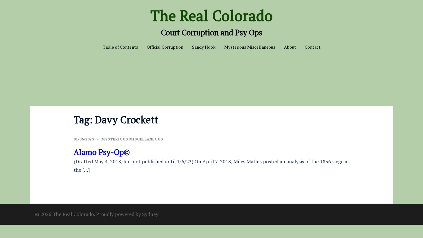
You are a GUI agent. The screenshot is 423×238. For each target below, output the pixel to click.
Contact (313, 47)
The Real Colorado (211, 15)
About (290, 47)
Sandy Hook (204, 47)
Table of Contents (120, 47)
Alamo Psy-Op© (102, 152)
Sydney (150, 214)
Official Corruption (165, 47)
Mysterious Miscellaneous (249, 47)
